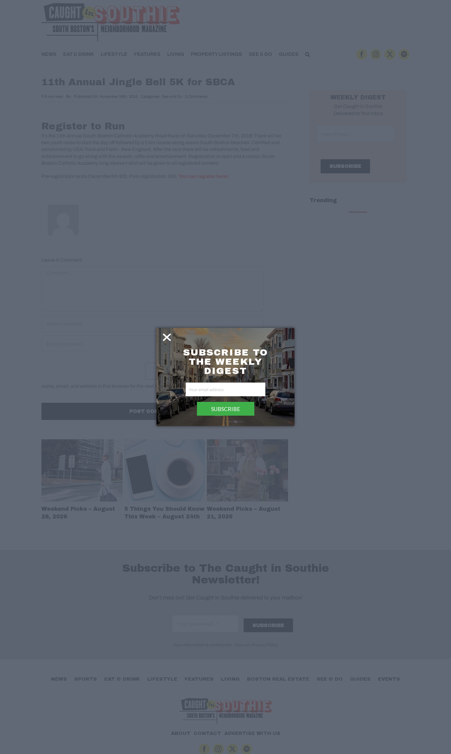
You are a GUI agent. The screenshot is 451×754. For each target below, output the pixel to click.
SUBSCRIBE (225, 409)
